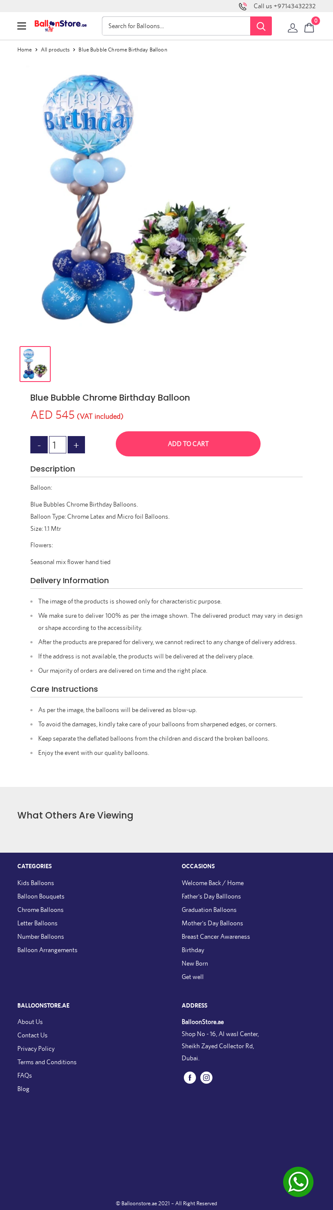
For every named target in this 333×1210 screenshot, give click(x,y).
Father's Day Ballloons (211, 896)
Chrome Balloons (40, 909)
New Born (195, 963)
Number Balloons (40, 936)
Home (24, 49)
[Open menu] (21, 25)
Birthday (193, 949)
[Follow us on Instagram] (206, 1077)
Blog (23, 1088)
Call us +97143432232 (285, 6)
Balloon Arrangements (47, 949)
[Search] (261, 25)
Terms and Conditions (47, 1062)
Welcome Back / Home (213, 882)
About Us (30, 1021)
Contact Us (32, 1035)
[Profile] (292, 25)
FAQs (24, 1075)
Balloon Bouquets (41, 896)
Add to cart (188, 443)
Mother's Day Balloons (212, 923)
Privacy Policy (36, 1048)
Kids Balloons (35, 882)
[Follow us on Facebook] (190, 1077)
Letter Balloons (37, 923)
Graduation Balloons (209, 909)
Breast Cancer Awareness (216, 936)
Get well (193, 976)
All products (55, 49)
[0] (309, 25)
